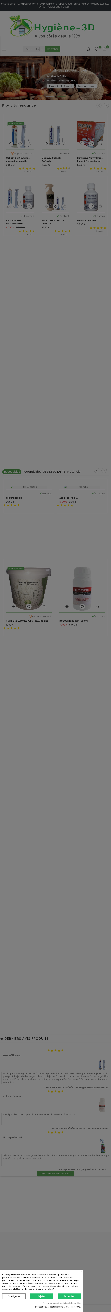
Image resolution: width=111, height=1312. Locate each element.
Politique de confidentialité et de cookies (62, 1303)
